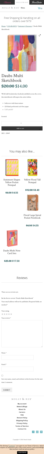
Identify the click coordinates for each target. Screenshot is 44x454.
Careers (22, 412)
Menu (23, 8)
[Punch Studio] (36, 2)
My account (22, 404)
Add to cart (20, 128)
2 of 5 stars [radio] (4, 314)
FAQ (22, 415)
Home (3, 26)
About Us (22, 409)
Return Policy (22, 418)
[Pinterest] (41, 432)
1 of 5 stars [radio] (2, 314)
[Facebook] (33, 432)
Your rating (5, 311)
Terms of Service (22, 426)
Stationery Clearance (25, 26)
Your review (6, 318)
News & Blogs (22, 407)
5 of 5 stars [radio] (11, 314)
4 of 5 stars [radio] (9, 314)
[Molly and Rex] (22, 2)
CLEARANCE (12, 26)
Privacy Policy (22, 423)
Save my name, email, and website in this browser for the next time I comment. (22, 380)
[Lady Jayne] (7, 2)
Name (4, 353)
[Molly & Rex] (11, 8)
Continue (12, 446)
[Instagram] (37, 432)
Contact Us (22, 429)
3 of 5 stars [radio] (7, 314)
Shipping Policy (22, 421)
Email (3, 364)
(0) (41, 8)
